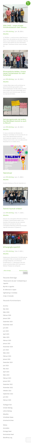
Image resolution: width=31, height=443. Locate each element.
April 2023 (6, 372)
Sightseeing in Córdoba (10, 293)
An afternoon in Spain (9, 289)
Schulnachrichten (8, 420)
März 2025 (6, 337)
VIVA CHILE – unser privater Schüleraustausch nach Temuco (14, 26)
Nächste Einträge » (23, 270)
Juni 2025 (6, 331)
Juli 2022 (5, 397)
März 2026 (6, 312)
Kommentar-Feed (8, 434)
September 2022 (8, 394)
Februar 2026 (7, 315)
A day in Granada (8, 296)
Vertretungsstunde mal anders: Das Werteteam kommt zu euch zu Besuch (14, 121)
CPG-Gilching (10, 31)
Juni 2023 (6, 365)
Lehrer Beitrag (7, 411)
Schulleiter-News (8, 417)
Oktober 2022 (7, 390)
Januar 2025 (6, 343)
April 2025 (6, 334)
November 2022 (8, 387)
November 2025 (8, 324)
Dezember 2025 (8, 321)
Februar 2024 (7, 356)
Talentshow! (7, 173)
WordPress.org (7, 437)
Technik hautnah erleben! (12, 208)
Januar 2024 (6, 359)
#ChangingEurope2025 (11, 247)
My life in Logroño (8, 286)
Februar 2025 (7, 340)
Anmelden (6, 428)
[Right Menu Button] (28, 5)
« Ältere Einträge (7, 270)
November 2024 (8, 346)
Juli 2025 (5, 328)
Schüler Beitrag (7, 408)
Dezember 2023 (8, 362)
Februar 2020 (7, 400)
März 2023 (6, 375)
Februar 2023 (7, 378)
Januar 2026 (6, 318)
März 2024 (6, 353)
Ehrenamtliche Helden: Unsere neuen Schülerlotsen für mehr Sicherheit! (14, 73)
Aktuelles (6, 34)
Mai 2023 (6, 369)
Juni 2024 (6, 350)
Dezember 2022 (8, 384)
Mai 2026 (6, 309)
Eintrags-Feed (7, 431)
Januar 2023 (6, 381)
